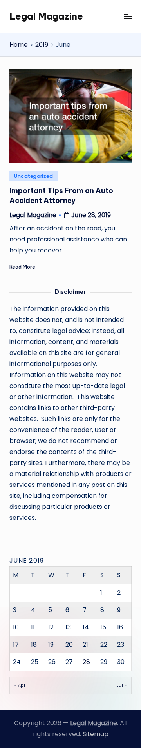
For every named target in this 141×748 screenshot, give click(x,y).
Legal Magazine (46, 16)
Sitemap (95, 734)
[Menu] (128, 16)
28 (86, 661)
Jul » (122, 685)
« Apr (19, 685)
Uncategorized (33, 176)
